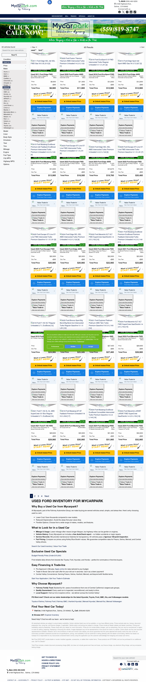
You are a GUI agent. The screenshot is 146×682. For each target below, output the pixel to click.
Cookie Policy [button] (89, 339)
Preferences (55, 346)
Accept (90, 346)
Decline (73, 346)
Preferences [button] (80, 341)
